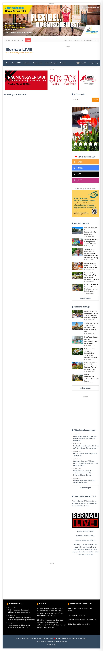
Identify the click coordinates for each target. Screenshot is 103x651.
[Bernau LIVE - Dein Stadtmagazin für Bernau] (19, 50)
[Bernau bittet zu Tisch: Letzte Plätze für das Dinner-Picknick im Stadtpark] (77, 275)
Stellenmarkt (37, 63)
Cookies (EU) (78, 40)
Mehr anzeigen (85, 298)
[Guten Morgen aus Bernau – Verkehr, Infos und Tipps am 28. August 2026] (77, 365)
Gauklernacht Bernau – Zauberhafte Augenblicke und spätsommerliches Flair (91, 327)
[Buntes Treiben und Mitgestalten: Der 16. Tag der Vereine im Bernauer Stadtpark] (77, 314)
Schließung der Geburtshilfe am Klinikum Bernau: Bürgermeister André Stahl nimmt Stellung (91, 253)
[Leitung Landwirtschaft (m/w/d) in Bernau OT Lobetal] (77, 377)
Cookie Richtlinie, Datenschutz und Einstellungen (51, 641)
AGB (95, 40)
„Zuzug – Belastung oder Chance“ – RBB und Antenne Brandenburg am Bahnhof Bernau (18, 118)
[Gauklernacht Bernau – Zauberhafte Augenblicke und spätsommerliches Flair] (77, 326)
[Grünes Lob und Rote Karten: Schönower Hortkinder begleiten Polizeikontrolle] (77, 287)
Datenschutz (67, 40)
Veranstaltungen (51, 63)
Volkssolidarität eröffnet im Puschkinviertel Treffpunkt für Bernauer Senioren (90, 353)
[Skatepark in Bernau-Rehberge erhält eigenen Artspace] (77, 242)
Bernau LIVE (16, 63)
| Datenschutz (82, 638)
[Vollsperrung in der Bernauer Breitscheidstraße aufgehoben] (77, 230)
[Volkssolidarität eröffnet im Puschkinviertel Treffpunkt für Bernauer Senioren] (77, 351)
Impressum (88, 40)
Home (8, 63)
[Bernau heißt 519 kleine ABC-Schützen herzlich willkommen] (77, 266)
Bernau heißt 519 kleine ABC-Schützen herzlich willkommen (91, 265)
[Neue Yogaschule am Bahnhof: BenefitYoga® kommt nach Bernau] (77, 340)
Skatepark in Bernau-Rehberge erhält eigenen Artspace (91, 242)
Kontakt (62, 63)
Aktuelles (26, 63)
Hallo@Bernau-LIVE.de (87, 540)
